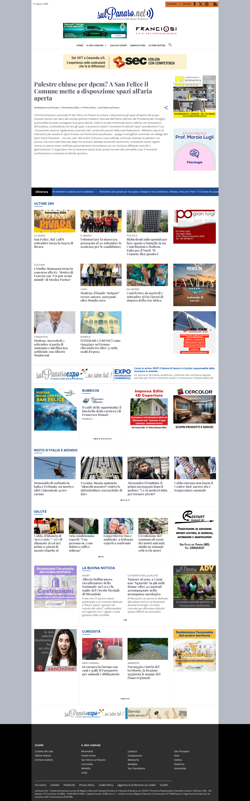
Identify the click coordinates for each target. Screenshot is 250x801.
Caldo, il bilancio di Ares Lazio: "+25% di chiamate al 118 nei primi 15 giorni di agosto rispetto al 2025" (48, 543)
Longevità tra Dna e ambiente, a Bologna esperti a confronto (118, 539)
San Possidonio (136, 768)
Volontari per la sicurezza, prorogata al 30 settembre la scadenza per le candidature (100, 243)
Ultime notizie (156, 45)
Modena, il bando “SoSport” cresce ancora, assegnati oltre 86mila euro (100, 296)
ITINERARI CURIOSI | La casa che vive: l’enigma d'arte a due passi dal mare (101, 411)
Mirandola (87, 751)
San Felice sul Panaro (109, 107)
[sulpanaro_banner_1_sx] (194, 606)
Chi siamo (172, 4)
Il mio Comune (94, 45)
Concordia (87, 764)
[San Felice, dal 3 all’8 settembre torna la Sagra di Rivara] (54, 221)
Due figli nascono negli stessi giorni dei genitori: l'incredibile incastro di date (102, 670)
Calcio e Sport (118, 45)
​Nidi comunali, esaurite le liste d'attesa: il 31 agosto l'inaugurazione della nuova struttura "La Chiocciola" (148, 585)
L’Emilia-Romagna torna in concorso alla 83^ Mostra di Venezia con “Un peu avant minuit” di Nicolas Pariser (53, 274)
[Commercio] (194, 669)
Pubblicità (69, 785)
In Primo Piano (88, 107)
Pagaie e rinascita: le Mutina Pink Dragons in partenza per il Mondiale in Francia (147, 672)
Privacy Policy (86, 785)
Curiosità (91, 631)
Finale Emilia (88, 755)
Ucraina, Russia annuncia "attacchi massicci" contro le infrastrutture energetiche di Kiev (101, 488)
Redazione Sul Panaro (48, 107)
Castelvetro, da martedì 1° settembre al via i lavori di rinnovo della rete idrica (145, 296)
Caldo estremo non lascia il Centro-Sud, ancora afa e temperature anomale (193, 486)
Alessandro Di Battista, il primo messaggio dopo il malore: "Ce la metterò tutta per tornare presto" (147, 488)
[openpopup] (216, 45)
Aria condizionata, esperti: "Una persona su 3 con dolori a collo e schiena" (82, 543)
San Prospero (181, 751)
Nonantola (180, 768)
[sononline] (55, 669)
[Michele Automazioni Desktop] (125, 61)
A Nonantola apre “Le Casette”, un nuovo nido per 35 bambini (101, 583)
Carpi (84, 772)
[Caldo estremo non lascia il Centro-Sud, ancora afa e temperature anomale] (195, 468)
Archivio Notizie (44, 759)
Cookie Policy (106, 785)
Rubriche (90, 390)
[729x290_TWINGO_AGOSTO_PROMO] (125, 37)
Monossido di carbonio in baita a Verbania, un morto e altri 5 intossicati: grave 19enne (54, 488)
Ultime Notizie (43, 755)
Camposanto (135, 755)
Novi (176, 755)
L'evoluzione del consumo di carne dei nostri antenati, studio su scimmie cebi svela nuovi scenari (151, 543)
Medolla (85, 768)
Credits (164, 785)
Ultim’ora (41, 192)
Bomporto (133, 759)
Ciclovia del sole (44, 751)
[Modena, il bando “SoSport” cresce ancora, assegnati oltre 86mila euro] (101, 275)
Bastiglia (132, 764)
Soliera (178, 759)
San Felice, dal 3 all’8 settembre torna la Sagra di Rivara (53, 243)
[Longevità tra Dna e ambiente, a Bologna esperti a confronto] (118, 526)
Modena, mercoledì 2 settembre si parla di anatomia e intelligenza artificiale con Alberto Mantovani (51, 348)
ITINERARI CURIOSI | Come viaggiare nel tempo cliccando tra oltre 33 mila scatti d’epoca (100, 346)
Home (80, 45)
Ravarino (179, 764)
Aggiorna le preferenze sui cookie (137, 785)
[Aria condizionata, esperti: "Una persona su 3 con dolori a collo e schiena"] (84, 526)
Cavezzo (132, 751)
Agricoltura (137, 45)
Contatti (187, 4)
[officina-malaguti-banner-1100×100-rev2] (125, 713)
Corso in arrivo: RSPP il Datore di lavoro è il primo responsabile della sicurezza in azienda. (174, 370)
